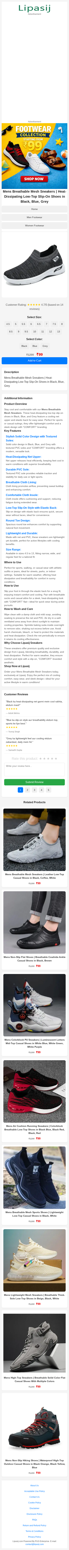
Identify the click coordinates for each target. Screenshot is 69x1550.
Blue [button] (34, 346)
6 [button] (31, 324)
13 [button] (58, 331)
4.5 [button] (8, 324)
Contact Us (34, 1497)
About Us (34, 1485)
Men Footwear (34, 217)
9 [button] (18, 331)
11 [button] (42, 331)
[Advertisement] (34, 67)
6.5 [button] (39, 324)
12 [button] (50, 331)
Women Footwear (34, 225)
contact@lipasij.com (34, 1544)
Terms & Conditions (34, 1531)
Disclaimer (34, 1508)
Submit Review (34, 782)
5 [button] (15, 324)
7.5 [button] (54, 324)
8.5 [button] (11, 331)
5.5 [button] (23, 324)
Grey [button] (45, 346)
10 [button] (34, 331)
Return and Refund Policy (34, 1525)
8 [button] (62, 324)
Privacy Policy (34, 1537)
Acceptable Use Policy (34, 1491)
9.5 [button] (26, 331)
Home (34, 209)
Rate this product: (25, 758)
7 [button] (46, 324)
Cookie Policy (34, 1503)
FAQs (34, 1520)
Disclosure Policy (34, 1514)
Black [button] (24, 346)
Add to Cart (34, 360)
